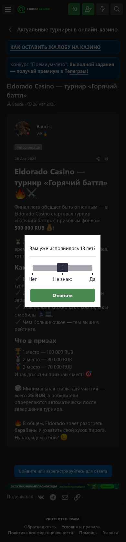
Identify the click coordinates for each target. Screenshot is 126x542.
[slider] (62, 267)
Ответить (63, 295)
